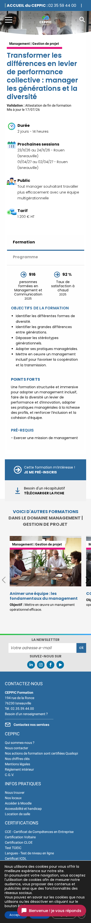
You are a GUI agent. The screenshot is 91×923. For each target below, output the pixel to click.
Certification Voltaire (20, 837)
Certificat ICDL (16, 858)
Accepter (16, 915)
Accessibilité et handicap (23, 809)
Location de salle (17, 814)
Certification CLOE (19, 842)
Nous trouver (15, 792)
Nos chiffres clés (17, 759)
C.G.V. (9, 775)
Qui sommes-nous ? (19, 743)
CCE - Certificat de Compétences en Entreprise (39, 832)
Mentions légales (17, 764)
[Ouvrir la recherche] (82, 19)
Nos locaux (13, 798)
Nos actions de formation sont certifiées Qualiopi (41, 753)
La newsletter (45, 639)
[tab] (45, 242)
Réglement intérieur (19, 769)
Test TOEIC (13, 848)
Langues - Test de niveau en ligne (29, 853)
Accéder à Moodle (18, 803)
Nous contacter (16, 748)
